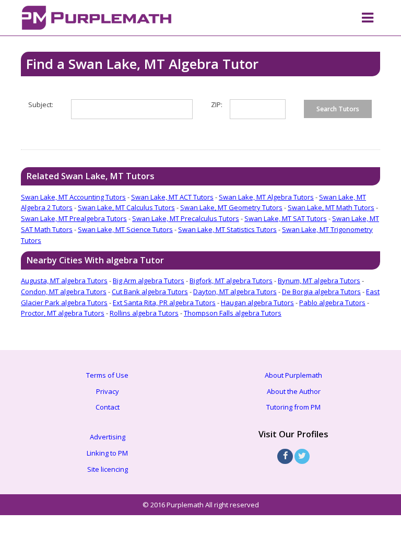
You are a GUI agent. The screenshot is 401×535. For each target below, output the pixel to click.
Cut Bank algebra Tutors (150, 291)
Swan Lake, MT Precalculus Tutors (185, 218)
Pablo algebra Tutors (332, 302)
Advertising (107, 436)
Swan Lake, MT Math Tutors (331, 207)
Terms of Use (107, 375)
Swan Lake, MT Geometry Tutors (231, 207)
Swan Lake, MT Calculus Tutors (126, 207)
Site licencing (107, 469)
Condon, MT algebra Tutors (64, 291)
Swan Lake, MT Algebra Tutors (266, 197)
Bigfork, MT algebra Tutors (231, 280)
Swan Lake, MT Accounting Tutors (73, 197)
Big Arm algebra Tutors (148, 280)
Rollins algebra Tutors (144, 313)
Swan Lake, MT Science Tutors (125, 229)
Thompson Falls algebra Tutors (232, 313)
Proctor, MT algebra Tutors (62, 313)
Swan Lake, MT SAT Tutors (285, 218)
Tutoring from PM (293, 407)
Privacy (107, 391)
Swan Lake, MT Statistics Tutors (227, 229)
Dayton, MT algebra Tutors (235, 291)
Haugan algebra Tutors (257, 302)
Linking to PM (107, 453)
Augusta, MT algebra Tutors (64, 280)
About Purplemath (293, 375)
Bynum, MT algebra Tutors (319, 280)
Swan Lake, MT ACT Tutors (172, 197)
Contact (108, 407)
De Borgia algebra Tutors (321, 291)
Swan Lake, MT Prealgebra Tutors (74, 218)
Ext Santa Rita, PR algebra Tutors (164, 302)
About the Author (294, 391)
